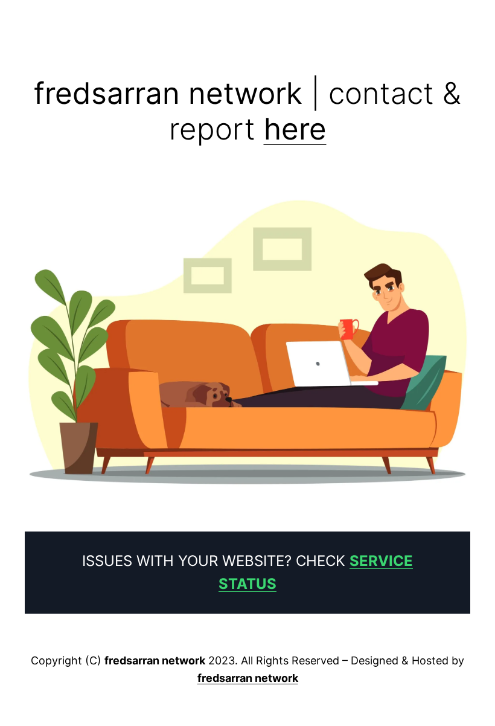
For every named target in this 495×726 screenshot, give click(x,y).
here (295, 129)
